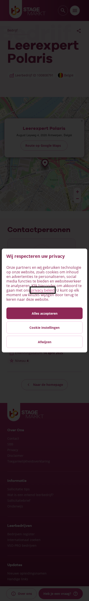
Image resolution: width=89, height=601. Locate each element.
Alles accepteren (45, 313)
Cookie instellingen (44, 327)
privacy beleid (43, 290)
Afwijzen (44, 342)
